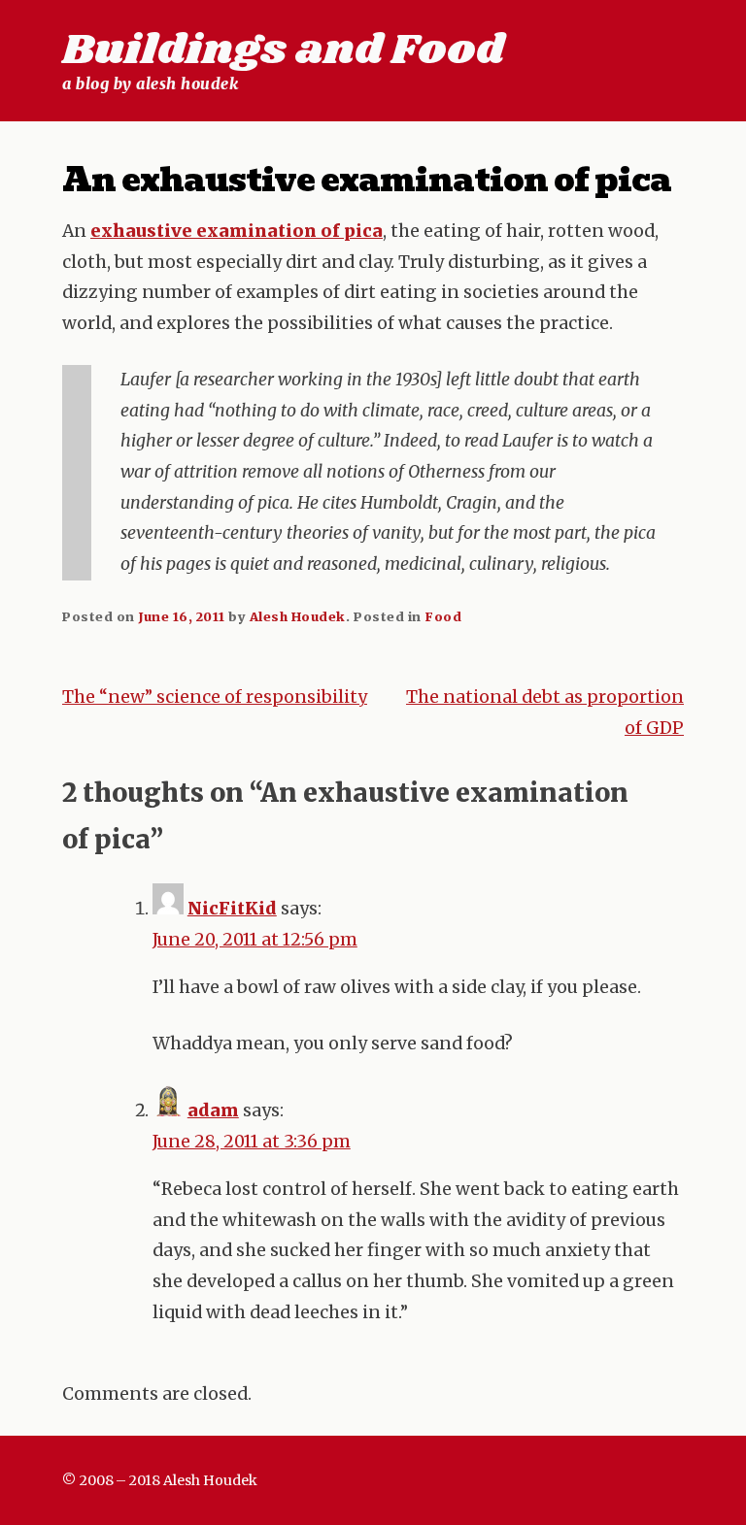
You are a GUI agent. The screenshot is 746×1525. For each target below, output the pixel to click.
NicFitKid (232, 908)
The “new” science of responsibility (214, 697)
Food (442, 616)
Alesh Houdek (298, 616)
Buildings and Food (283, 50)
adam (213, 1110)
